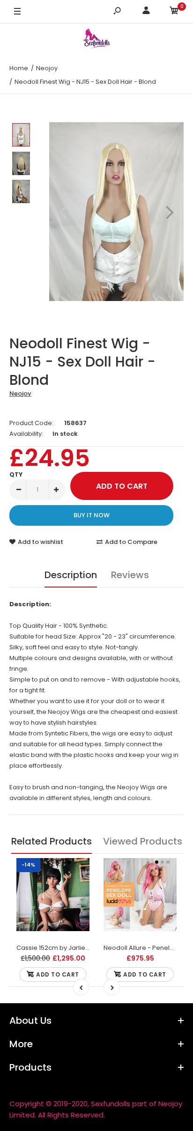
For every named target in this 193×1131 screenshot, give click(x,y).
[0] (174, 12)
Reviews (130, 574)
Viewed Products (142, 841)
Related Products (51, 841)
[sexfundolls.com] (96, 40)
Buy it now (92, 515)
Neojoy (20, 393)
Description (71, 574)
